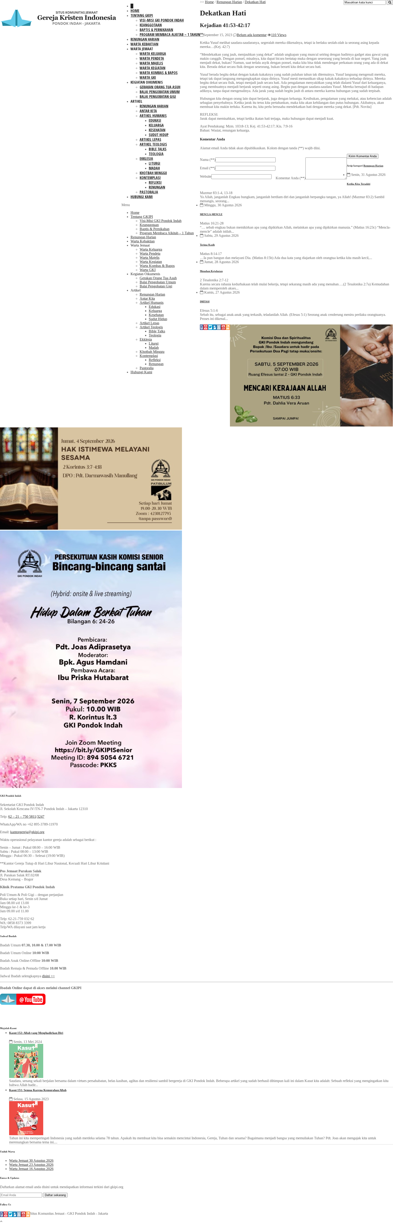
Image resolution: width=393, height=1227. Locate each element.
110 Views (278, 35)
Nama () (207, 160)
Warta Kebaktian (144, 44)
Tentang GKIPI (142, 15)
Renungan (157, 187)
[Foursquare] (215, 327)
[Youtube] (223, 327)
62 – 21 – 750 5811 (22, 816)
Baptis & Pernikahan (156, 29)
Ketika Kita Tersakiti (358, 183)
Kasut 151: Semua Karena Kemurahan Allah (37, 1090)
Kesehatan (157, 129)
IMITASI (204, 301)
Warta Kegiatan (152, 67)
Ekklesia (146, 158)
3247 (40, 816)
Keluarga (156, 125)
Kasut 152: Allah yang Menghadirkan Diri (36, 1033)
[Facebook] (201, 327)
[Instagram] (219, 327)
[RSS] (228, 327)
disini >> (48, 976)
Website (205, 176)
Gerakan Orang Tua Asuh (160, 87)
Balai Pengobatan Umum (160, 91)
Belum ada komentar (252, 35)
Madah (154, 168)
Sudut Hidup (159, 134)
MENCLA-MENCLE (211, 214)
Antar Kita (148, 110)
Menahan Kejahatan (211, 271)
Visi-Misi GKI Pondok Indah (162, 20)
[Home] (132, 6)
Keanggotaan (151, 24)
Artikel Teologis (153, 144)
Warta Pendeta (152, 58)
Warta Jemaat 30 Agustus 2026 (31, 1160)
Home (135, 10)
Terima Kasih (207, 244)
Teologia (156, 153)
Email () (207, 168)
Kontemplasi (150, 177)
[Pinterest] (205, 327)
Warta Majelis (151, 63)
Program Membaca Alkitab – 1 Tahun (170, 34)
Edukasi (155, 120)
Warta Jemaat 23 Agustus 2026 (31, 1165)
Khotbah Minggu (153, 172)
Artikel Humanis (153, 115)
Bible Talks (157, 149)
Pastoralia (149, 192)
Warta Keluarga (153, 53)
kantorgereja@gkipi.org (27, 832)
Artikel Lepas (150, 139)
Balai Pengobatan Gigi (158, 96)
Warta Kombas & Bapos (159, 72)
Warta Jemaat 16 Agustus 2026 (31, 1169)
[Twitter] (210, 327)
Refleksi (155, 182)
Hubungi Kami (142, 196)
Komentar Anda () (290, 178)
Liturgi (154, 163)
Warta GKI (148, 77)
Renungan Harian (145, 39)
